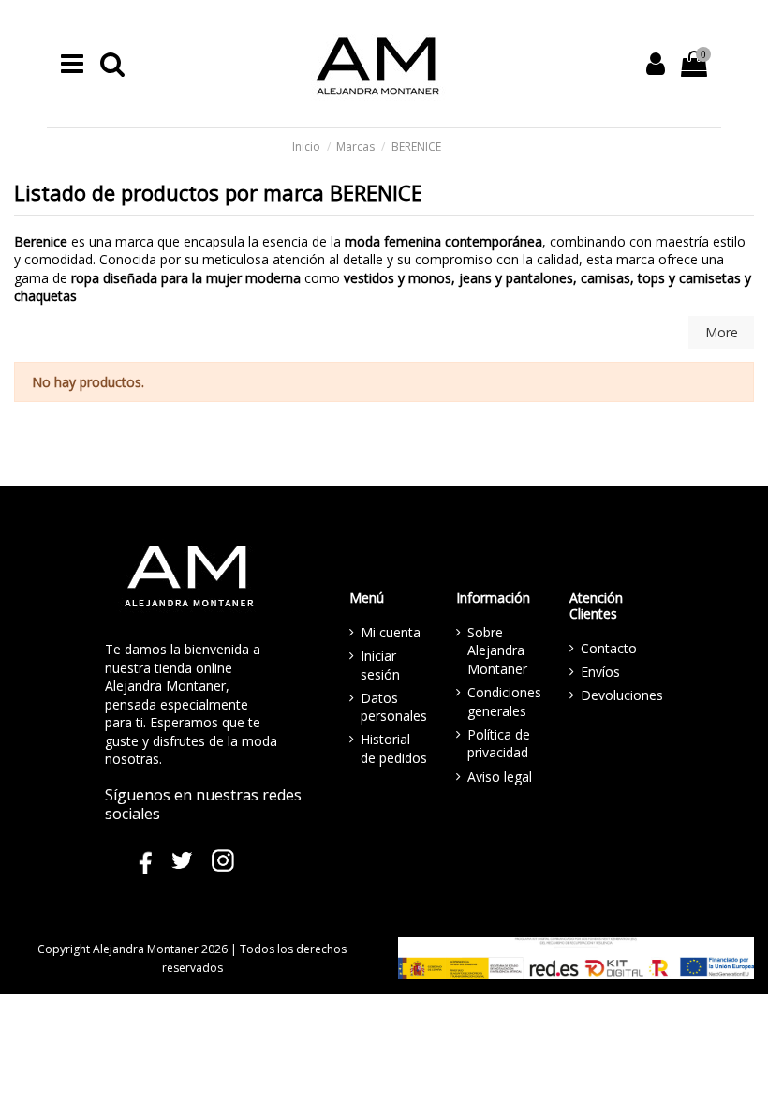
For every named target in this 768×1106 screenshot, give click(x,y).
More (721, 332)
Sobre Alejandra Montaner (497, 650)
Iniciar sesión (380, 665)
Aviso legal (499, 776)
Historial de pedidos (394, 748)
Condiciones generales (504, 701)
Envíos (600, 671)
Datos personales (394, 707)
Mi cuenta (391, 632)
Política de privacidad (498, 743)
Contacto (609, 648)
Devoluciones (622, 695)
